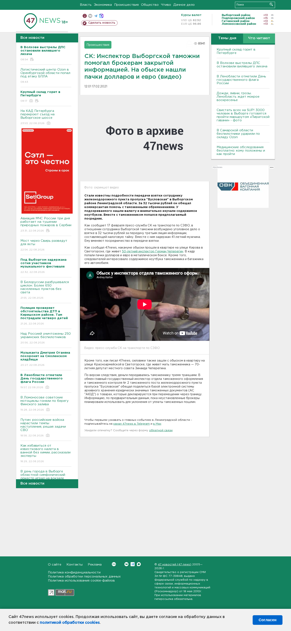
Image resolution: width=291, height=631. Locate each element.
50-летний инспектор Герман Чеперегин (152, 251)
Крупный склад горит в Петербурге (236, 51)
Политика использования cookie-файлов (81, 580)
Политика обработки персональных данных (84, 576)
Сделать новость (101, 23)
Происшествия (126, 4)
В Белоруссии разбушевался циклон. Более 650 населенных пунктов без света (44, 290)
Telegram (133, 564)
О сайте (54, 564)
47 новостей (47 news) (174, 564)
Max (139, 564)
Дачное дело (184, 4)
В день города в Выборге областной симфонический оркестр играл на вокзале (42, 477)
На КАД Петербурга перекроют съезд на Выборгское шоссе (37, 117)
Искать (271, 4)
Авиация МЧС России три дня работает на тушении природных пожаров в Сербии (45, 224)
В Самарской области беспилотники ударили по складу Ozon (238, 134)
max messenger (101, 16)
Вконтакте (126, 564)
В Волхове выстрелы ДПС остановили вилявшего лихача (242, 65)
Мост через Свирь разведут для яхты (43, 245)
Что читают (259, 38)
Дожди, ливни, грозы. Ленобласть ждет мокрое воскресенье (238, 96)
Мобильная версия (85, 16)
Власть (86, 4)
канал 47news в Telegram (131, 424)
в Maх (157, 424)
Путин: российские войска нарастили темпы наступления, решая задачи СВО (43, 427)
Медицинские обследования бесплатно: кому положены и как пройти (241, 150)
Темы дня (227, 38)
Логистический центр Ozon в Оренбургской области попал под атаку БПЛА (45, 75)
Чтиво (166, 4)
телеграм (96, 16)
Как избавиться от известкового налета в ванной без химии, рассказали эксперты (45, 453)
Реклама (95, 564)
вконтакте (90, 16)
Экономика (103, 4)
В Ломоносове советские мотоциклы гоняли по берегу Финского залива (44, 403)
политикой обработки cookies (70, 622)
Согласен (268, 620)
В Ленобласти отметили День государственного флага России (241, 80)
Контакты (74, 564)
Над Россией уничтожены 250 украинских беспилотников (45, 338)
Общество (150, 4)
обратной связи (161, 430)
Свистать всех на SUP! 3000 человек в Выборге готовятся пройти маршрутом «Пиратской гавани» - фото (243, 115)
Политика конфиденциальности (74, 572)
